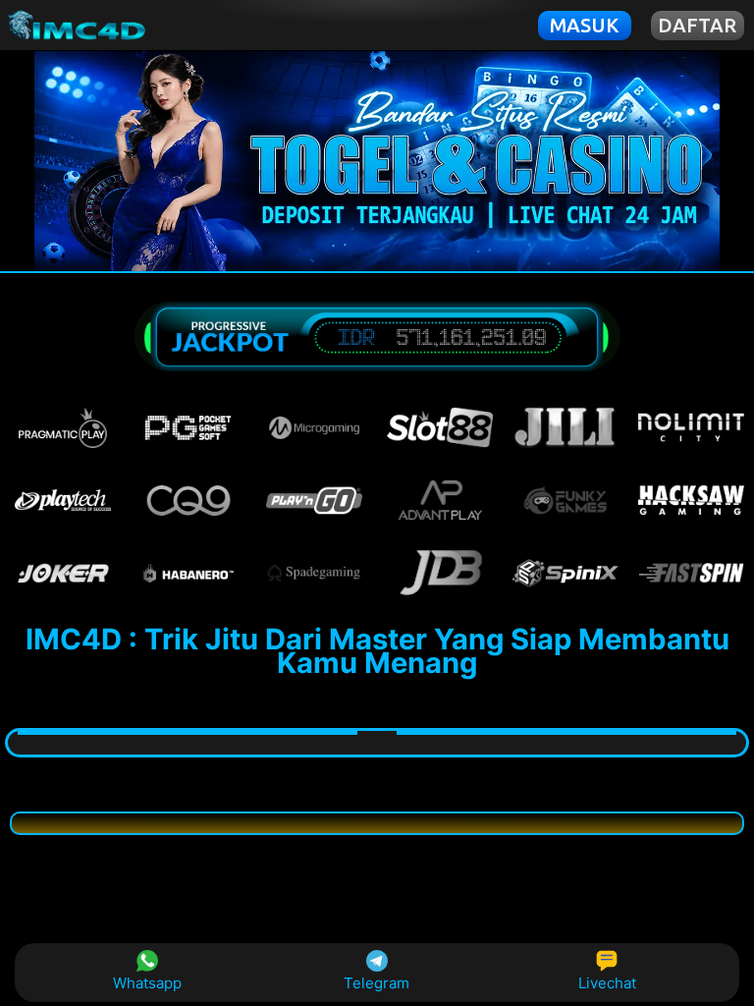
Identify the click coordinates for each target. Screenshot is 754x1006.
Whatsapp (147, 983)
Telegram (376, 983)
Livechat (607, 983)
